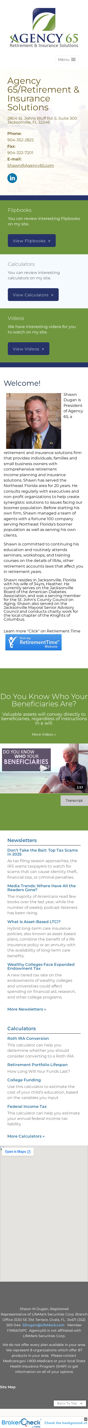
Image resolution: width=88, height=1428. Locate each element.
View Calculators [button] (31, 295)
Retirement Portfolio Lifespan (37, 1064)
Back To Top (67, 1403)
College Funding (24, 1080)
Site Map (8, 1387)
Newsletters (22, 840)
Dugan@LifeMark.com (45, 1325)
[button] (66, 59)
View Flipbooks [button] (29, 241)
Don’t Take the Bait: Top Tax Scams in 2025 (42, 852)
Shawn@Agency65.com (30, 165)
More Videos (44, 734)
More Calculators (26, 1136)
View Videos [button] (26, 349)
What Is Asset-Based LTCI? (34, 921)
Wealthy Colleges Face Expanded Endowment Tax (41, 966)
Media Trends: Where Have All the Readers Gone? (41, 888)
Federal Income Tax (27, 1106)
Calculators (21, 1028)
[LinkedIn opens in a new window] (12, 178)
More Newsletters (26, 1009)
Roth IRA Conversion (28, 1038)
